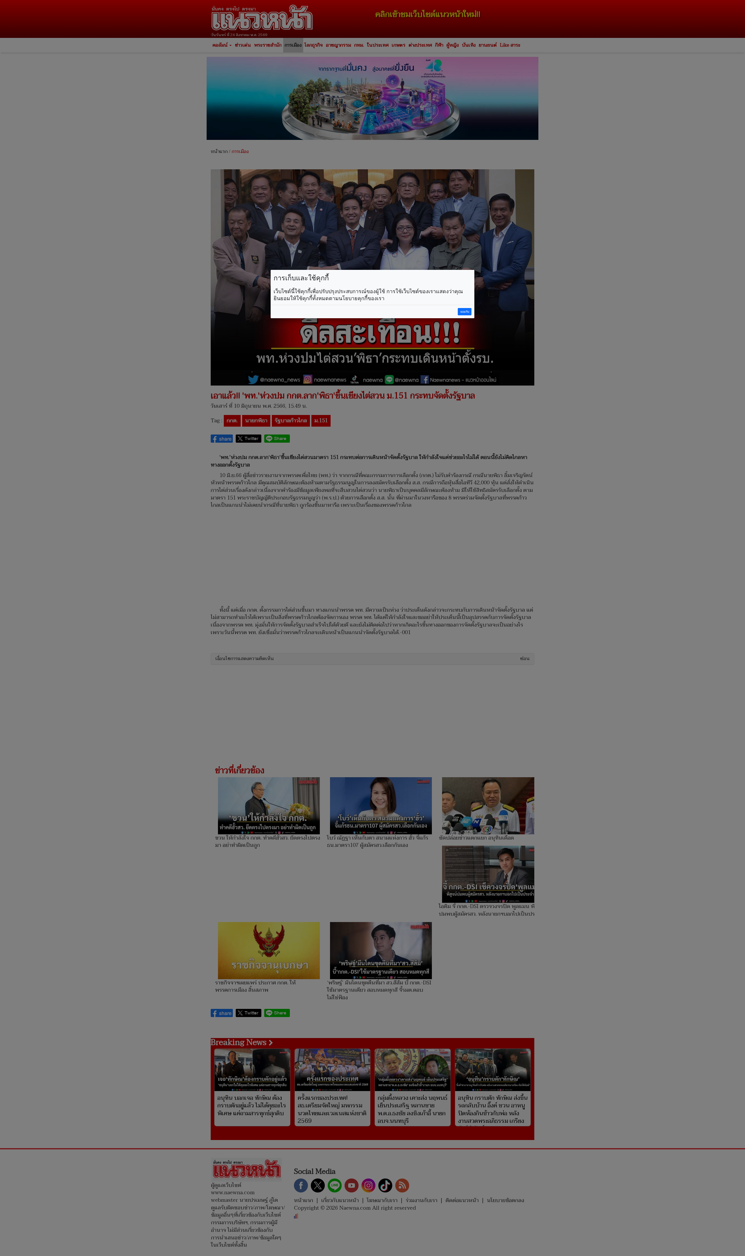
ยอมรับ (464, 311)
